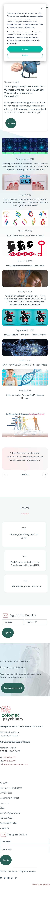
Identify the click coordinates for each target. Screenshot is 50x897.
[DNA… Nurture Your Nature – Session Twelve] (25, 327)
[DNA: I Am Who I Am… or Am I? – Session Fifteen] (25, 357)
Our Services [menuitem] (6, 792)
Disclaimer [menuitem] (5, 828)
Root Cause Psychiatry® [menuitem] (11, 787)
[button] (45, 474)
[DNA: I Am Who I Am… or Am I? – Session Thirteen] (25, 387)
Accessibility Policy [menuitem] (8, 823)
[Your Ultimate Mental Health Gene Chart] (25, 258)
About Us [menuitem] (4, 782)
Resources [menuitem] (5, 803)
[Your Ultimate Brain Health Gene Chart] (25, 227)
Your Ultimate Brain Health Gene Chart (25, 235)
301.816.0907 (9, 760)
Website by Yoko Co (41, 884)
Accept (25, 49)
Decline (25, 55)
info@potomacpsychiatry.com (14, 764)
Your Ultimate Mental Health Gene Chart (25, 265)
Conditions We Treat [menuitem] (9, 797)
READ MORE (10, 123)
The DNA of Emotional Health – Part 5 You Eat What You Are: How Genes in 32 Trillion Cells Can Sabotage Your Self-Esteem (25, 202)
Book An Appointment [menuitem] (10, 813)
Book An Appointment (13, 688)
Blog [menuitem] (2, 808)
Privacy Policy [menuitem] (6, 818)
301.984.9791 (9, 757)
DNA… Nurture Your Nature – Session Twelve (25, 334)
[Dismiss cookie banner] (42, 8)
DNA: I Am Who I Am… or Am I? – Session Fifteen (25, 364)
